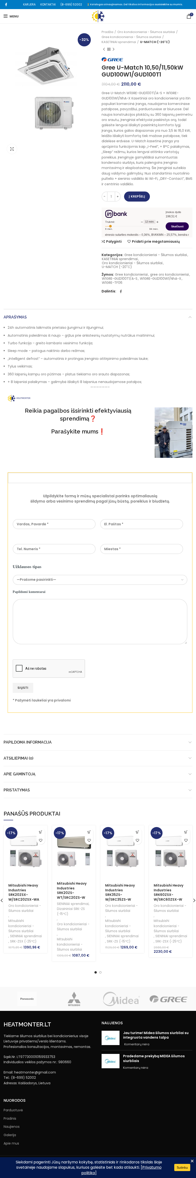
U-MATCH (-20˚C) (155, 42)
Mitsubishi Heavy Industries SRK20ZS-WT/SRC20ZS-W (72, 890)
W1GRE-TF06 (112, 283)
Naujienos (12, 1126)
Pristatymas (17, 790)
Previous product (104, 49)
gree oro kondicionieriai (169, 275)
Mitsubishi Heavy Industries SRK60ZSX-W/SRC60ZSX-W (168, 892)
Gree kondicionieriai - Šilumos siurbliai (131, 37)
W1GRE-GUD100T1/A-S (119, 279)
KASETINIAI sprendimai (119, 42)
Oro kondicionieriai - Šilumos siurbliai (146, 32)
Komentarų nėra (136, 1044)
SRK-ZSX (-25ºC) (23, 941)
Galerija (10, 1135)
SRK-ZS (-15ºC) (118, 941)
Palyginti (114, 241)
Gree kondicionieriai (131, 275)
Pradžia (107, 32)
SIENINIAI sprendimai (26, 936)
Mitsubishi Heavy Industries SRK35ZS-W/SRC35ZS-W (120, 892)
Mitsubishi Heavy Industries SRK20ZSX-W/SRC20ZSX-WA (23, 892)
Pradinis (10, 1118)
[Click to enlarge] (12, 149)
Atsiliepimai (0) (18, 758)
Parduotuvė (13, 1110)
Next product (113, 49)
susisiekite (162, 4)
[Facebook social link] (6, 4)
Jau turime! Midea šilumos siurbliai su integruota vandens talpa (156, 1035)
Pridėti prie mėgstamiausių (156, 241)
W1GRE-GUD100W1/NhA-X (160, 279)
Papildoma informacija (28, 742)
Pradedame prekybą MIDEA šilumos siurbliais (154, 1058)
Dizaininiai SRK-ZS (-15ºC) (71, 911)
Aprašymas (15, 317)
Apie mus (11, 1143)
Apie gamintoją (19, 774)
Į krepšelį (137, 196)
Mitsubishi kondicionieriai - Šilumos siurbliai (21, 926)
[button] (41, 832)
